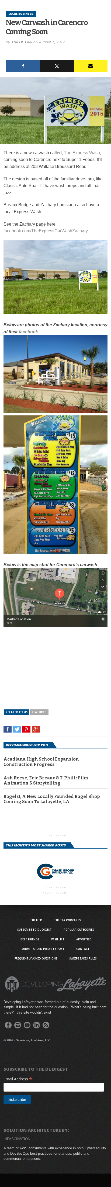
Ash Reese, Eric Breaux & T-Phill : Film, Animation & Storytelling (46, 780)
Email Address (18, 1079)
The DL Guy (21, 42)
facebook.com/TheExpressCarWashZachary (46, 231)
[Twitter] (57, 66)
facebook (28, 332)
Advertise (83, 939)
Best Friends (29, 939)
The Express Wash (82, 152)
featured (39, 712)
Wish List (57, 939)
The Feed (36, 920)
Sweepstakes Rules (83, 958)
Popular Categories (79, 929)
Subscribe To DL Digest (34, 929)
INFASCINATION (17, 1139)
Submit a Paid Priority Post (43, 948)
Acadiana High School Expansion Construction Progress (41, 762)
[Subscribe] (90, 66)
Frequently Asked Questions (36, 958)
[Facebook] (23, 66)
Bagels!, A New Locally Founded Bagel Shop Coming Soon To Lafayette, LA (52, 799)
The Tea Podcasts (67, 920)
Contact (82, 948)
